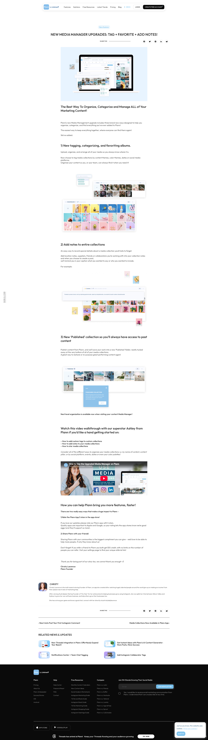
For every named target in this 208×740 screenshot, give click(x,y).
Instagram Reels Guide (78, 702)
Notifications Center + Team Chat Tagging (69, 655)
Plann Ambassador (40, 692)
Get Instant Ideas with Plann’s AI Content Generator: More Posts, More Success (140, 644)
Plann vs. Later (102, 685)
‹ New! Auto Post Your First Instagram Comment (59, 623)
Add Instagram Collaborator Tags (131, 655)
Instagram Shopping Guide (80, 709)
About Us (37, 688)
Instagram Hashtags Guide (80, 713)
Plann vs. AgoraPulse (104, 706)
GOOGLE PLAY (62, 728)
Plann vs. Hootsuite (103, 695)
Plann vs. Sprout (102, 709)
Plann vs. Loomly (102, 702)
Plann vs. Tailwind (103, 699)
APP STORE (43, 728)
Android (36, 702)
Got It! (181, 734)
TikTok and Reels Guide (79, 699)
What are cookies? (190, 728)
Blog (119, 7)
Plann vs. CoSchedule (104, 713)
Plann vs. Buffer (102, 692)
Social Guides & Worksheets (80, 692)
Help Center (57, 685)
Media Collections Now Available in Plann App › (149, 623)
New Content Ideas (77, 688)
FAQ (54, 692)
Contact (56, 695)
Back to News (4, 297)
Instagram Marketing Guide (80, 695)
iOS (35, 699)
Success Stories (39, 695)
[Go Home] (51, 7)
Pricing (112, 7)
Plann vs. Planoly (102, 688)
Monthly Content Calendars (80, 685)
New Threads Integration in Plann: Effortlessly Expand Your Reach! (74, 644)
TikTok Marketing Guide (79, 706)
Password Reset (58, 688)
